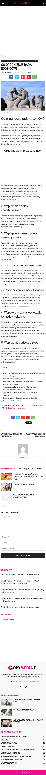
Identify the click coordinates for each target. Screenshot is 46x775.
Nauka (3, 61)
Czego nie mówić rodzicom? (23, 485)
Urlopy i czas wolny (9, 763)
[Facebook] (20, 687)
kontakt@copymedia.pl (31, 681)
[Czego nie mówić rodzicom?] (6, 487)
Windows (4, 740)
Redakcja (8, 72)
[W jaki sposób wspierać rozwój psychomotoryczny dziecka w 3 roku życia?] (6, 476)
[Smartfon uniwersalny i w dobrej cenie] (6, 702)
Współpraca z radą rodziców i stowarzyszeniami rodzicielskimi (22, 61)
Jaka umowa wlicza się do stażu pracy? (11, 435)
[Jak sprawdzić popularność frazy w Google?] (6, 723)
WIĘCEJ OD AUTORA (32, 468)
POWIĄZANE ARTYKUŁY (11, 468)
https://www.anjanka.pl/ (16, 408)
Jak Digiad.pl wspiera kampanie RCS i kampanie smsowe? (21, 575)
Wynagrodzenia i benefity (11, 760)
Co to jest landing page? (23, 710)
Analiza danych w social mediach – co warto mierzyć (20, 607)
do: (7, 408)
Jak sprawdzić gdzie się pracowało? (35, 435)
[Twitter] (26, 687)
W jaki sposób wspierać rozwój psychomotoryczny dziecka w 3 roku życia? (28, 476)
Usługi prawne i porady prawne (14, 737)
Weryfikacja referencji (10, 753)
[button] (43, 3)
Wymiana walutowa (9, 743)
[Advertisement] (23, 30)
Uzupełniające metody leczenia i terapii (17, 750)
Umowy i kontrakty (9, 746)
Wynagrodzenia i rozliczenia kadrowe (16, 756)
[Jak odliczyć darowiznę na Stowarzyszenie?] (6, 497)
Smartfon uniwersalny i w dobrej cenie (27, 700)
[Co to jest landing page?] (6, 712)
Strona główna (5, 56)
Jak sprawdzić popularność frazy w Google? (28, 721)
